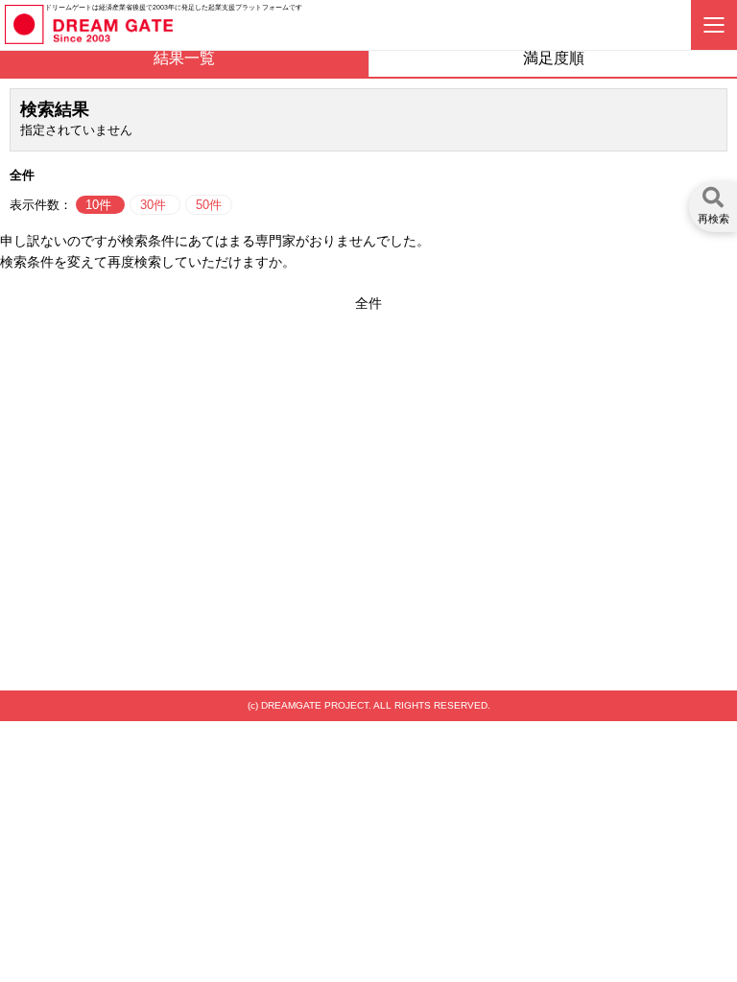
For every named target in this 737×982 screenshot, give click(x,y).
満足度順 (553, 58)
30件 (155, 205)
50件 (209, 205)
